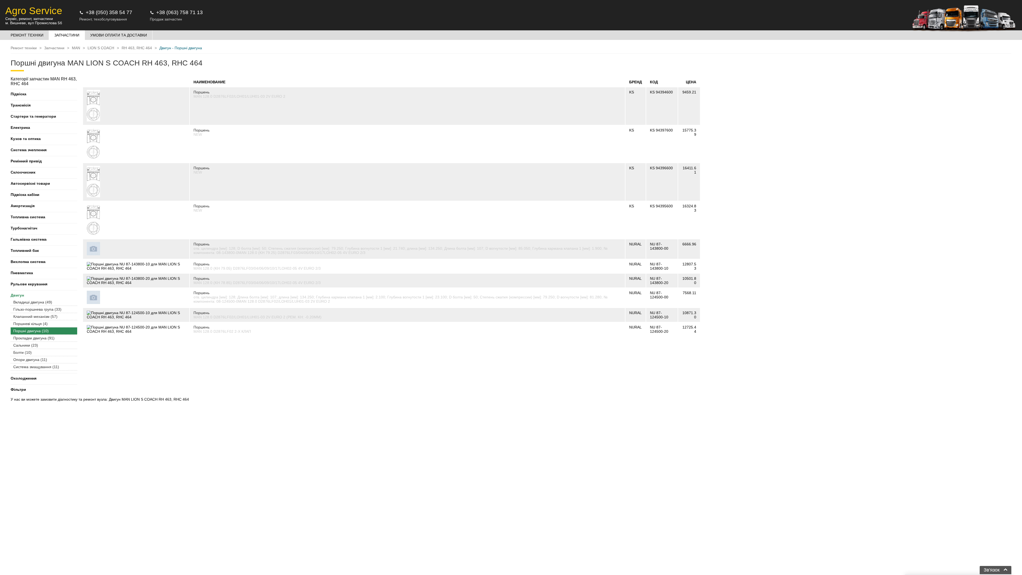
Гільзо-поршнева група (37, 309)
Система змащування (36, 367)
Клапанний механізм (35, 316)
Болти (22, 352)
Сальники (25, 345)
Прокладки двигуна (34, 338)
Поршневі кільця (30, 324)
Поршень (201, 92)
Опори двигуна (30, 360)
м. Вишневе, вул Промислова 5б (33, 23)
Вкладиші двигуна (32, 302)
